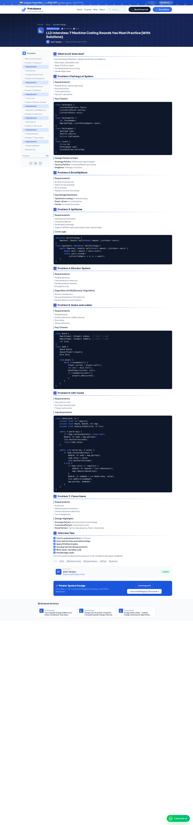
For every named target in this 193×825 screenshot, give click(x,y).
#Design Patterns (90, 561)
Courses (87, 9)
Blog (95, 9)
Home (79, 9)
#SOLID (103, 561)
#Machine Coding (74, 561)
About (102, 9)
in (35, 163)
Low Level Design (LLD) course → (144, 591)
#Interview (113, 561)
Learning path (144, 585)
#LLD (62, 561)
